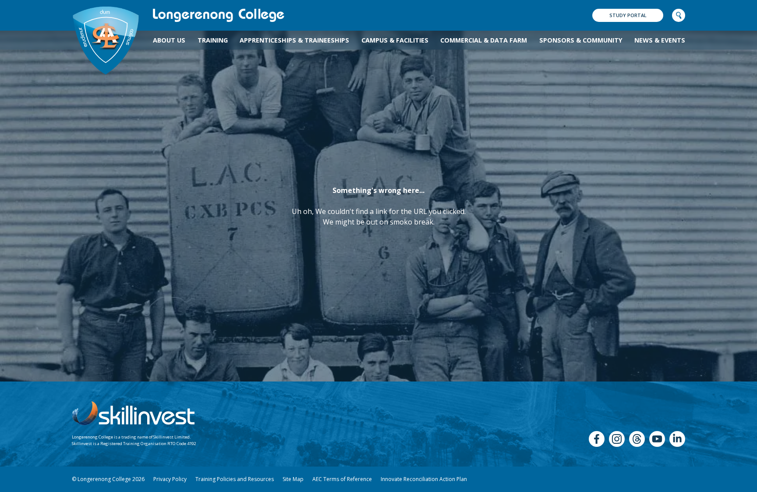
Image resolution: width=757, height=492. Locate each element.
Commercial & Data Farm (483, 40)
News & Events (659, 40)
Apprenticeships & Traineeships (294, 40)
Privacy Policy (170, 479)
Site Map (293, 479)
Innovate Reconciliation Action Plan (424, 479)
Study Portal (628, 15)
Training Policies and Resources (234, 479)
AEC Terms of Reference (342, 479)
